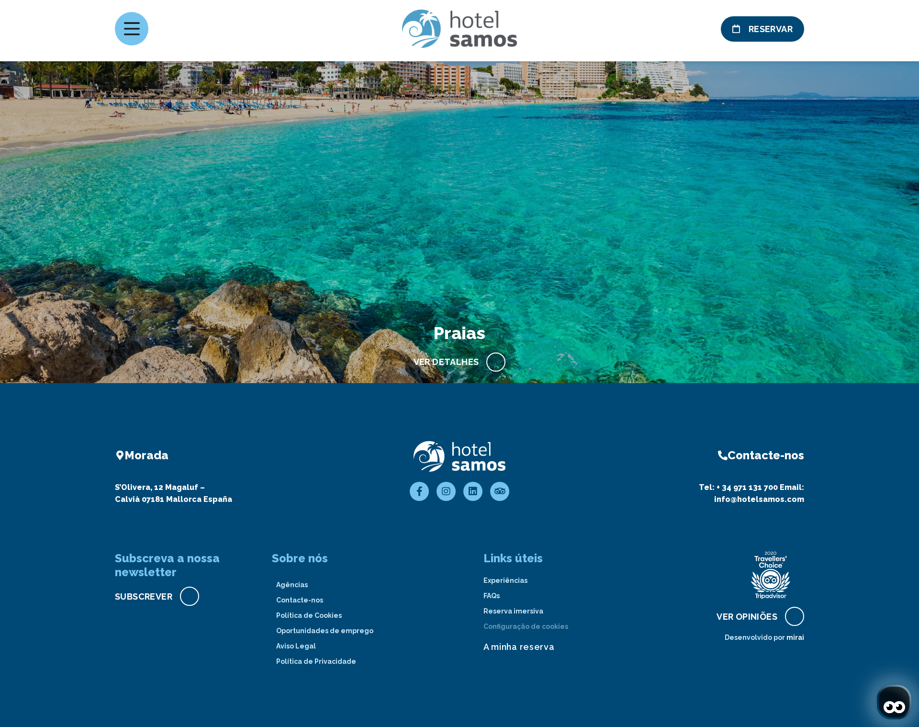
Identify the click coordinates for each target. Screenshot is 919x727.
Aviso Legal (296, 646)
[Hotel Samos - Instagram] (446, 491)
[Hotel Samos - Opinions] (499, 491)
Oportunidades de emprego (324, 631)
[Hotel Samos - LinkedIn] (472, 491)
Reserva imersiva (513, 611)
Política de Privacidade (316, 661)
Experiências (505, 580)
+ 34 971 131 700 (747, 487)
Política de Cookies (309, 615)
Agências (292, 585)
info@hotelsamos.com (759, 499)
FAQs (491, 596)
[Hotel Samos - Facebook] (419, 491)
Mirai (795, 637)
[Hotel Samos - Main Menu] (131, 28)
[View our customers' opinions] (770, 575)
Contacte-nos (299, 600)
